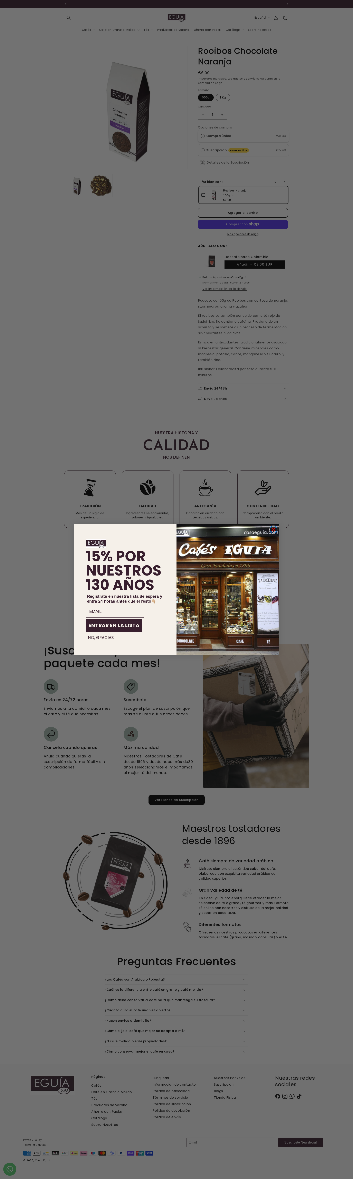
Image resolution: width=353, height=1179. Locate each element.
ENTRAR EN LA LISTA (113, 625)
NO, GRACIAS (101, 637)
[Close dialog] (273, 529)
